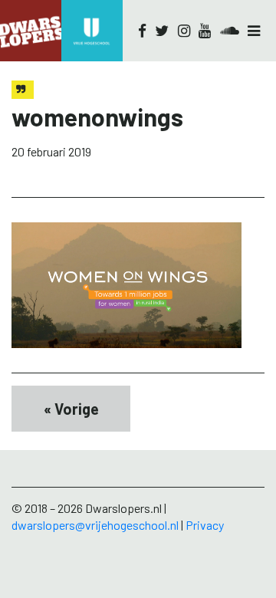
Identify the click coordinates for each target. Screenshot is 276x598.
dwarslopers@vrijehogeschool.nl (95, 525)
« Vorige (71, 408)
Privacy (205, 525)
